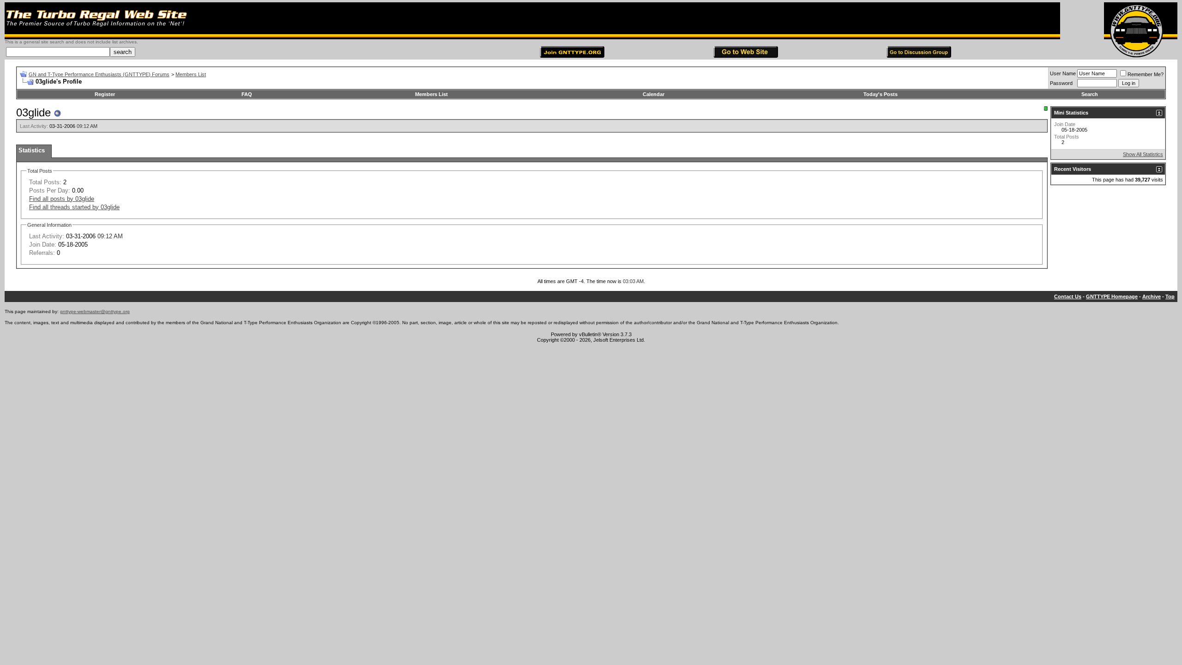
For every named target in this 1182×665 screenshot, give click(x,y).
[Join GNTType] (572, 55)
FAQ (246, 94)
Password (1061, 83)
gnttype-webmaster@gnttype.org (95, 311)
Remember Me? (1146, 74)
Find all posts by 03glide (61, 198)
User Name (1063, 73)
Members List (190, 74)
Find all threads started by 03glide (74, 207)
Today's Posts (880, 94)
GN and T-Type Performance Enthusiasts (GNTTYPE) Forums (99, 74)
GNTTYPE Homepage (1112, 296)
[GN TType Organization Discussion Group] (918, 55)
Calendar (653, 94)
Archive (1151, 296)
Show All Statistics (1143, 154)
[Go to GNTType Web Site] (745, 55)
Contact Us (1067, 296)
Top (1170, 296)
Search (1089, 94)
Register (105, 94)
